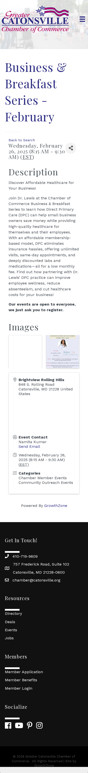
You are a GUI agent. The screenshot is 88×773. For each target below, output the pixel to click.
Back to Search (22, 140)
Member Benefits (21, 680)
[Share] (70, 148)
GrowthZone (55, 505)
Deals (10, 621)
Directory (13, 613)
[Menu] (82, 19)
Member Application (24, 672)
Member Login (18, 688)
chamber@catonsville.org (36, 580)
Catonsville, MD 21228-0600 (39, 572)
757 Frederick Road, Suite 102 (41, 564)
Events (11, 630)
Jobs (9, 638)
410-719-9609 (25, 556)
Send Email (29, 446)
